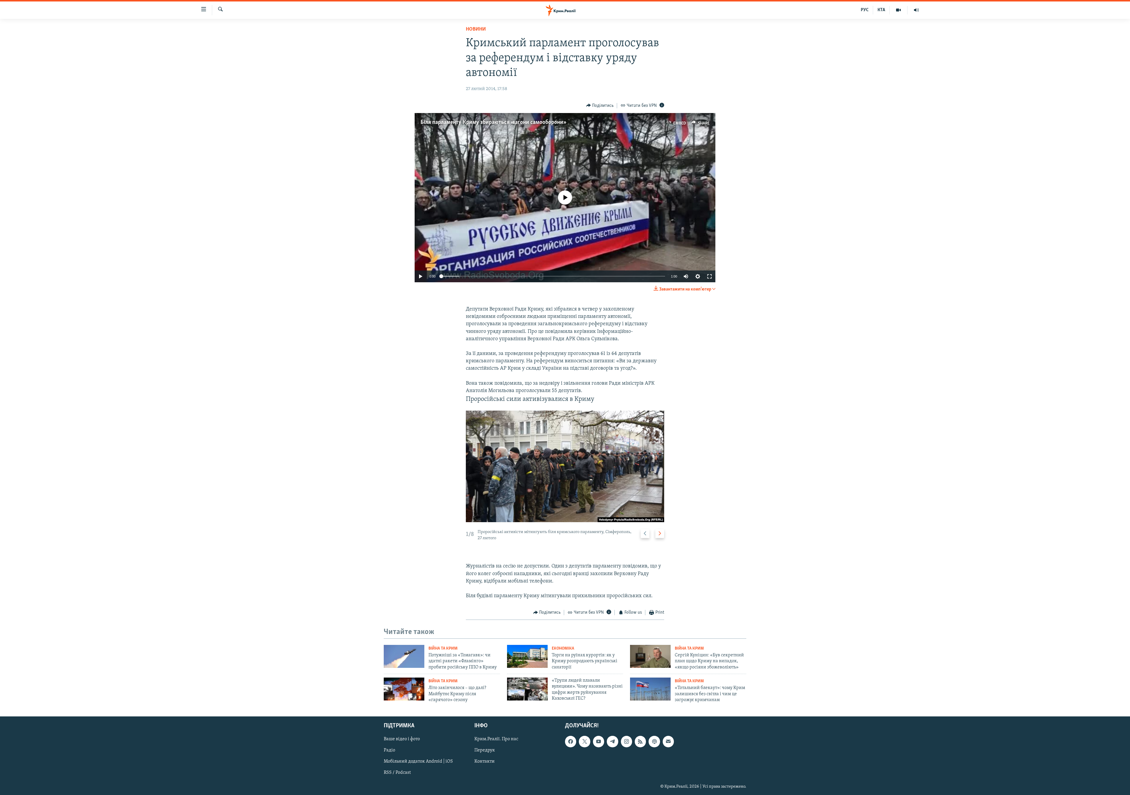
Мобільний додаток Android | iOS (418, 761)
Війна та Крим (443, 648)
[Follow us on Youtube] (598, 741)
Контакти (484, 761)
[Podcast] (654, 741)
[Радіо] (916, 10)
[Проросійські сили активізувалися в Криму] (565, 466)
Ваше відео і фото (402, 739)
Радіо (389, 750)
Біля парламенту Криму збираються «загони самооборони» (493, 122)
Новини (476, 29)
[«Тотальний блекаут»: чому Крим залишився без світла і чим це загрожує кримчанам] (650, 689)
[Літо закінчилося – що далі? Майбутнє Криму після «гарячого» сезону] (404, 689)
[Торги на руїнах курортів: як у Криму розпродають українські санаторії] (527, 656)
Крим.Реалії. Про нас (496, 739)
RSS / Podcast (397, 773)
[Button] (600, 105)
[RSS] (640, 741)
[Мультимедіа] (899, 10)
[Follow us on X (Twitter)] (584, 741)
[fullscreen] (709, 276)
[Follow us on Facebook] (570, 741)
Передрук (484, 750)
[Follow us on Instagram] (626, 741)
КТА (881, 10)
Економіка (563, 648)
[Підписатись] (668, 741)
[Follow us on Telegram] (612, 741)
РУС (865, 10)
